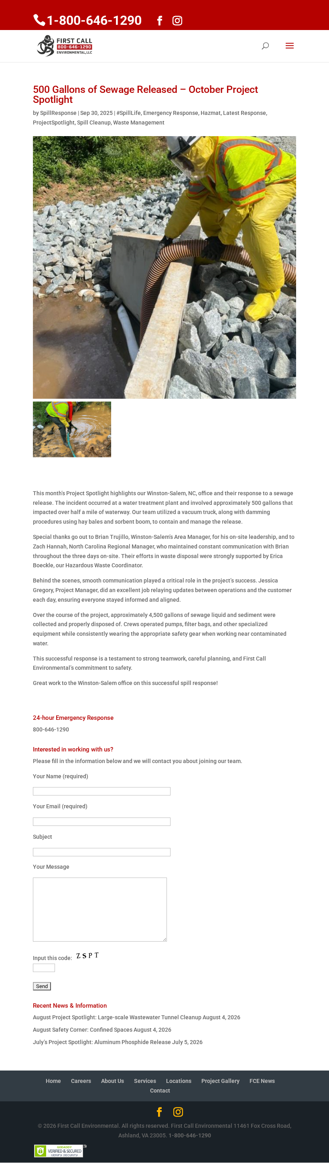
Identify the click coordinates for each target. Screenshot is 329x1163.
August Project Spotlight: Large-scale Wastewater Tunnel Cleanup (117, 1017)
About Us (112, 1081)
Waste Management (138, 122)
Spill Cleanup (94, 122)
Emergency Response (170, 113)
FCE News (262, 1081)
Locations (178, 1081)
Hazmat (211, 113)
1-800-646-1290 (190, 1135)
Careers (81, 1081)
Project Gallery (220, 1081)
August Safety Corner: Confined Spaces (82, 1029)
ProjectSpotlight (54, 122)
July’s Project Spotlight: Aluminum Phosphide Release (102, 1042)
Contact (160, 1090)
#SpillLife (128, 113)
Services (145, 1081)
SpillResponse (58, 113)
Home (53, 1081)
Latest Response (244, 113)
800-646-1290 (51, 729)
